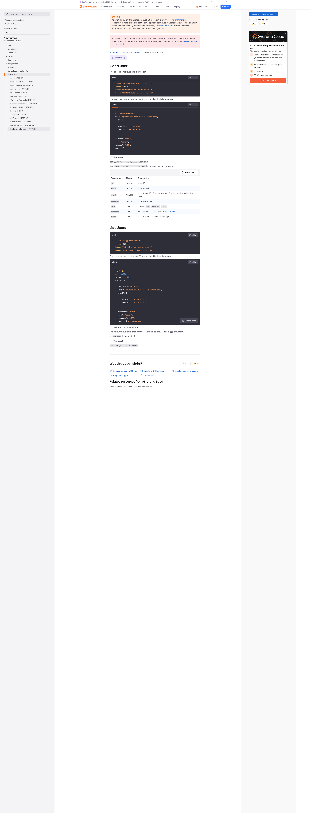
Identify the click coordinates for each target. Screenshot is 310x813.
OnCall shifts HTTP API (19, 96)
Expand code (190, 321)
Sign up (225, 7)
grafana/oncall (181, 20)
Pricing (133, 7)
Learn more (158, 2)
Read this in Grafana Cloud (262, 14)
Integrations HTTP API (19, 93)
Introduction (13, 49)
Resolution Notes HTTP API (21, 107)
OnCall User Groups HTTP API (22, 125)
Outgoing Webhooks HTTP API (22, 100)
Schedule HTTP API (18, 114)
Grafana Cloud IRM (165, 25)
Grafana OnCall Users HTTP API (23, 129)
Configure (12, 60)
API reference (135, 53)
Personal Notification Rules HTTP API (25, 104)
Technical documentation (15, 20)
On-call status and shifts (18, 71)
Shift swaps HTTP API (19, 118)
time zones (170, 211)
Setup (10, 56)
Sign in (215, 7)
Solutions (121, 7)
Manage (11, 67)
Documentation (115, 53)
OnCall (125, 53)
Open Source (144, 7)
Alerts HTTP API (16, 78)
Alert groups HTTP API (19, 89)
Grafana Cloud (106, 7)
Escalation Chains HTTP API (21, 82)
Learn (157, 7)
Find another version (12, 41)
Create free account (268, 80)
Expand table (191, 172)
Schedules (12, 53)
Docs (167, 7)
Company (176, 7)
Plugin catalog (10, 23)
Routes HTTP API (17, 111)
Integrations (13, 64)
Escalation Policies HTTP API (22, 85)
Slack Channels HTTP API (20, 122)
